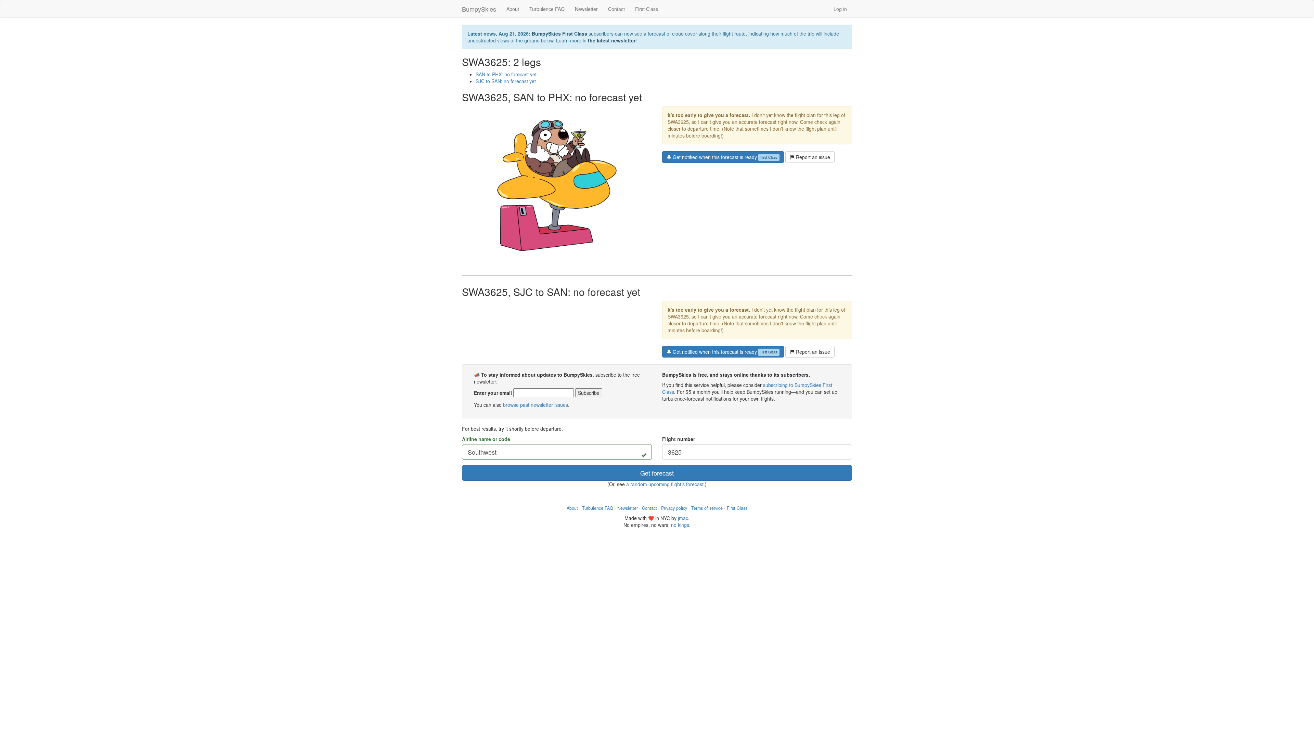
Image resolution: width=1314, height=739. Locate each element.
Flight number (678, 439)
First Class (646, 8)
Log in (840, 8)
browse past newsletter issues (535, 404)
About (512, 8)
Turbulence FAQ (547, 8)
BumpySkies (479, 8)
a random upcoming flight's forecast (665, 484)
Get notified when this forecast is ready (724, 157)
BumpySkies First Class (559, 33)
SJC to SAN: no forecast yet (506, 81)
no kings (680, 524)
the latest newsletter (611, 40)
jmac (683, 518)
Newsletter (586, 8)
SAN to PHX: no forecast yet (506, 74)
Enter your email (493, 392)
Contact (616, 8)
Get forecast (657, 472)
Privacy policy (674, 508)
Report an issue (812, 157)
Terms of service (707, 508)
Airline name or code (486, 439)
